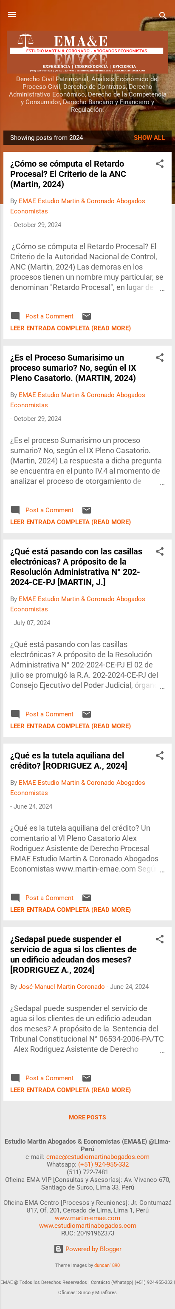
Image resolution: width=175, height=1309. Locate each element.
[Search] (163, 17)
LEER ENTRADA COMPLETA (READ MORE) (70, 328)
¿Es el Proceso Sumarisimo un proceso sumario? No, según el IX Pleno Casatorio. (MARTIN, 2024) (73, 367)
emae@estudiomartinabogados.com (98, 1157)
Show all (149, 138)
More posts (87, 1117)
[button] (160, 165)
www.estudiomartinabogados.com (87, 1225)
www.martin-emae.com (87, 1218)
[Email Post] (87, 319)
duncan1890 (107, 1265)
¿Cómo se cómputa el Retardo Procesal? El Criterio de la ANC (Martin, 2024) (68, 174)
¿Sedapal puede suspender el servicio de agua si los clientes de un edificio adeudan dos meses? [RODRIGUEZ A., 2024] (73, 954)
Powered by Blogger (92, 1249)
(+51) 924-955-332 (103, 1164)
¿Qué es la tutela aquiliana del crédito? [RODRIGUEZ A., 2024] (68, 760)
